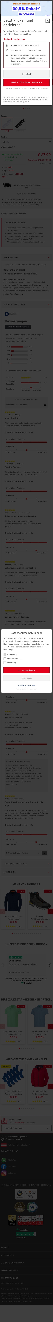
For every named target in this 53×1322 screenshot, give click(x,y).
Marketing (11, 663)
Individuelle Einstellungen (26, 685)
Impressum (20, 689)
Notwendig (12, 655)
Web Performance (15, 659)
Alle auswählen (26, 671)
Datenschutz (32, 689)
